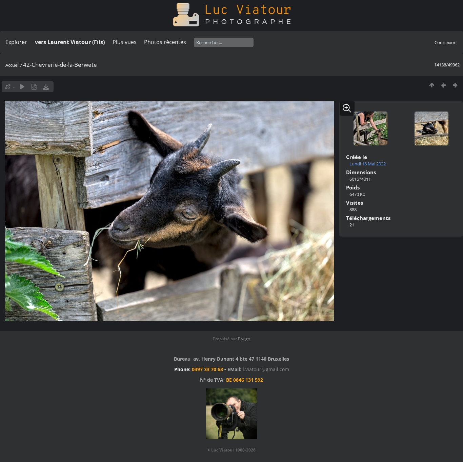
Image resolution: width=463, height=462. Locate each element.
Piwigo (244, 339)
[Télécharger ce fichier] (46, 87)
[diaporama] (22, 87)
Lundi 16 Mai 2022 (367, 164)
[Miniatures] (432, 85)
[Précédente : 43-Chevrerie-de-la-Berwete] (443, 85)
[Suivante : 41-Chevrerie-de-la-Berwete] (455, 85)
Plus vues (125, 42)
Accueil (12, 65)
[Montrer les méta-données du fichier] (34, 87)
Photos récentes (165, 42)
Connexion (446, 42)
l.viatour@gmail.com (266, 369)
